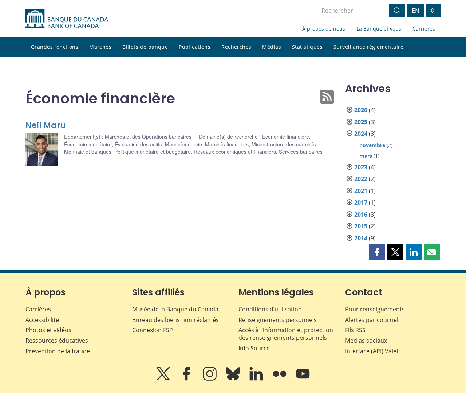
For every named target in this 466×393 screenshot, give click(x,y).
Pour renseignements (375, 309)
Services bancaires (301, 151)
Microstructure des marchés (284, 144)
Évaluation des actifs (138, 144)
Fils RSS (355, 330)
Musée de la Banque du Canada (175, 309)
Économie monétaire (88, 144)
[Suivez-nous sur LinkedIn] (257, 379)
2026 (360, 110)
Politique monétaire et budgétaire (152, 151)
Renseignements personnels (277, 320)
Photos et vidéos (48, 330)
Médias (271, 46)
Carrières (423, 28)
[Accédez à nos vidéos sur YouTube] (303, 379)
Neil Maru (45, 125)
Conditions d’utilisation (270, 309)
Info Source (254, 348)
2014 (360, 238)
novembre (372, 145)
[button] (377, 252)
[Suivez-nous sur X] (163, 379)
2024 (360, 134)
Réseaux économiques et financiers (235, 151)
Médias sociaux (366, 341)
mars (365, 155)
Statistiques (307, 46)
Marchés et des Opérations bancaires (148, 136)
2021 (360, 191)
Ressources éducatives (56, 341)
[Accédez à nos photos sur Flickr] (280, 379)
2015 (360, 226)
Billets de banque (145, 46)
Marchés (100, 46)
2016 (360, 215)
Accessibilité (42, 320)
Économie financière (285, 136)
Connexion (152, 330)
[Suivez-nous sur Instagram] (210, 379)
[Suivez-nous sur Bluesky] (233, 379)
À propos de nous (323, 28)
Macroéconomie (183, 144)
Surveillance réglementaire (368, 46)
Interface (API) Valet (372, 351)
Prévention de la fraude (57, 351)
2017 (360, 203)
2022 (360, 179)
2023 (360, 167)
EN (415, 11)
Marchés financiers (227, 144)
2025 (360, 122)
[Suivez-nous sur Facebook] (187, 379)
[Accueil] (66, 18)
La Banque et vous (378, 28)
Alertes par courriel (371, 320)
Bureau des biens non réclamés (175, 320)
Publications (194, 46)
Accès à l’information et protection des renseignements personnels (285, 334)
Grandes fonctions (54, 46)
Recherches (236, 46)
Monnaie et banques (87, 151)
